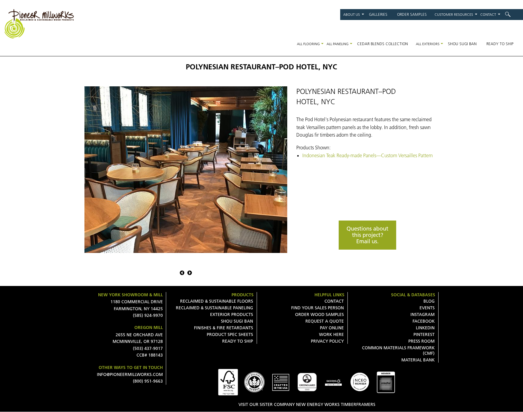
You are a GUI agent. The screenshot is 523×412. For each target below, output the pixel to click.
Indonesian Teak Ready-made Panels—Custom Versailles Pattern (367, 155)
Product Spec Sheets (230, 334)
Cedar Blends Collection (382, 43)
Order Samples (412, 14)
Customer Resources (454, 14)
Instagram (422, 314)
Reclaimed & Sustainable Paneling (214, 308)
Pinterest (424, 334)
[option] (185, 169)
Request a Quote (324, 321)
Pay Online (332, 328)
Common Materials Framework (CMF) (398, 350)
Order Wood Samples (319, 314)
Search (511, 14)
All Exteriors (427, 44)
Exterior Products (231, 314)
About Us (351, 14)
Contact (488, 14)
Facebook (424, 321)
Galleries (378, 14)
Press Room (421, 341)
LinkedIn (425, 328)
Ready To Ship (237, 341)
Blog (429, 301)
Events (427, 308)
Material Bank (418, 360)
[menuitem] (511, 14)
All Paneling (338, 44)
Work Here (331, 334)
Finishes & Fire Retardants (223, 328)
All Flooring (308, 44)
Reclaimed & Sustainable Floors (216, 301)
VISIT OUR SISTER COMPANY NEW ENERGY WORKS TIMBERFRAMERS (306, 404)
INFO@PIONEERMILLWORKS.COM (130, 374)
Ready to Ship (500, 43)
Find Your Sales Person (317, 308)
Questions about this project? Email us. (367, 235)
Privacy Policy (327, 341)
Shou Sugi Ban (462, 43)
